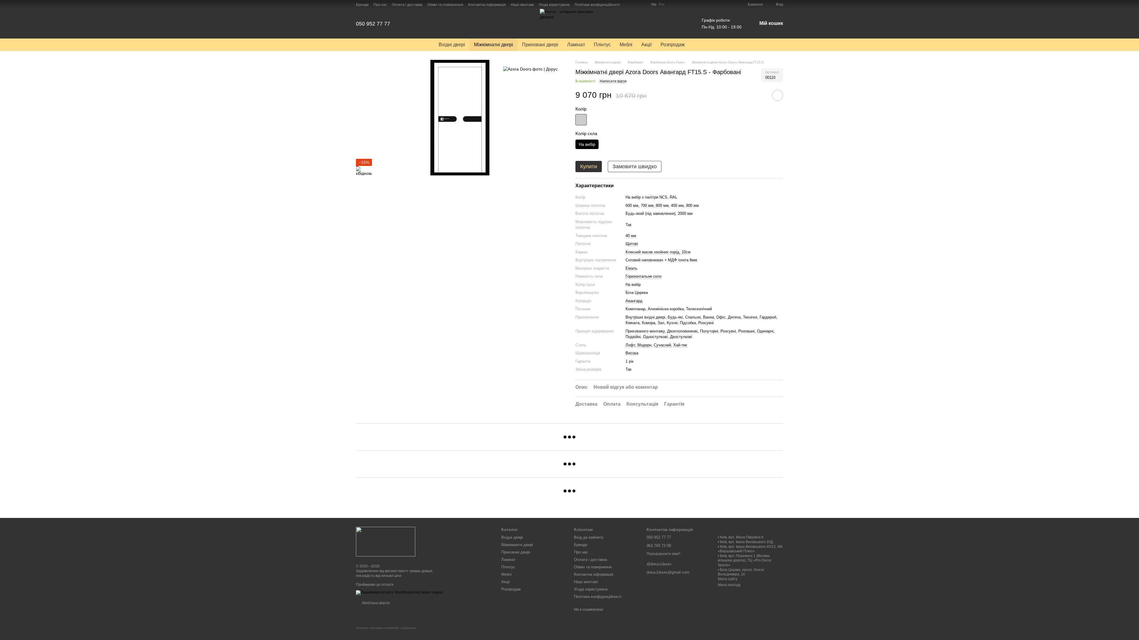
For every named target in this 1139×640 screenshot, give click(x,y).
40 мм (631, 235)
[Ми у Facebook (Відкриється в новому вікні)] (628, 4)
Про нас (380, 5)
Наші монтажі (522, 5)
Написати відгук (613, 81)
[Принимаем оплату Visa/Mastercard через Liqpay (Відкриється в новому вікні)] (399, 592)
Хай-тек (680, 345)
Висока (632, 353)
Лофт (630, 345)
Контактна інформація (487, 5)
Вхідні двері (452, 44)
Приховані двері (540, 44)
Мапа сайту (727, 579)
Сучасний (662, 345)
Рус (662, 4)
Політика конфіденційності (597, 5)
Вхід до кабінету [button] (589, 537)
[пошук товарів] (700, 44)
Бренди (362, 5)
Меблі (626, 44)
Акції (646, 44)
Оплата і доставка (407, 5)
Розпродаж (673, 44)
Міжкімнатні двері (493, 44)
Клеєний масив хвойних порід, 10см (658, 252)
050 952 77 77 (373, 23)
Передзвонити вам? (663, 554)
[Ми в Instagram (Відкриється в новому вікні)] (635, 4)
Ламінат (576, 44)
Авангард (634, 301)
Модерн (644, 345)
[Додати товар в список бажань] (777, 95)
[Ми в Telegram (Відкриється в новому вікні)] (642, 4)
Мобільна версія (375, 603)
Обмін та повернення (445, 5)
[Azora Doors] (530, 68)
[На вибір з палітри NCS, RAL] (581, 120)
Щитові (632, 243)
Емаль (631, 268)
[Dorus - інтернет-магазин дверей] (385, 541)
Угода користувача (554, 5)
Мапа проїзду (729, 585)
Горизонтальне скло (643, 276)
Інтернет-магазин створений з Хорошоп (386, 628)
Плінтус (602, 44)
